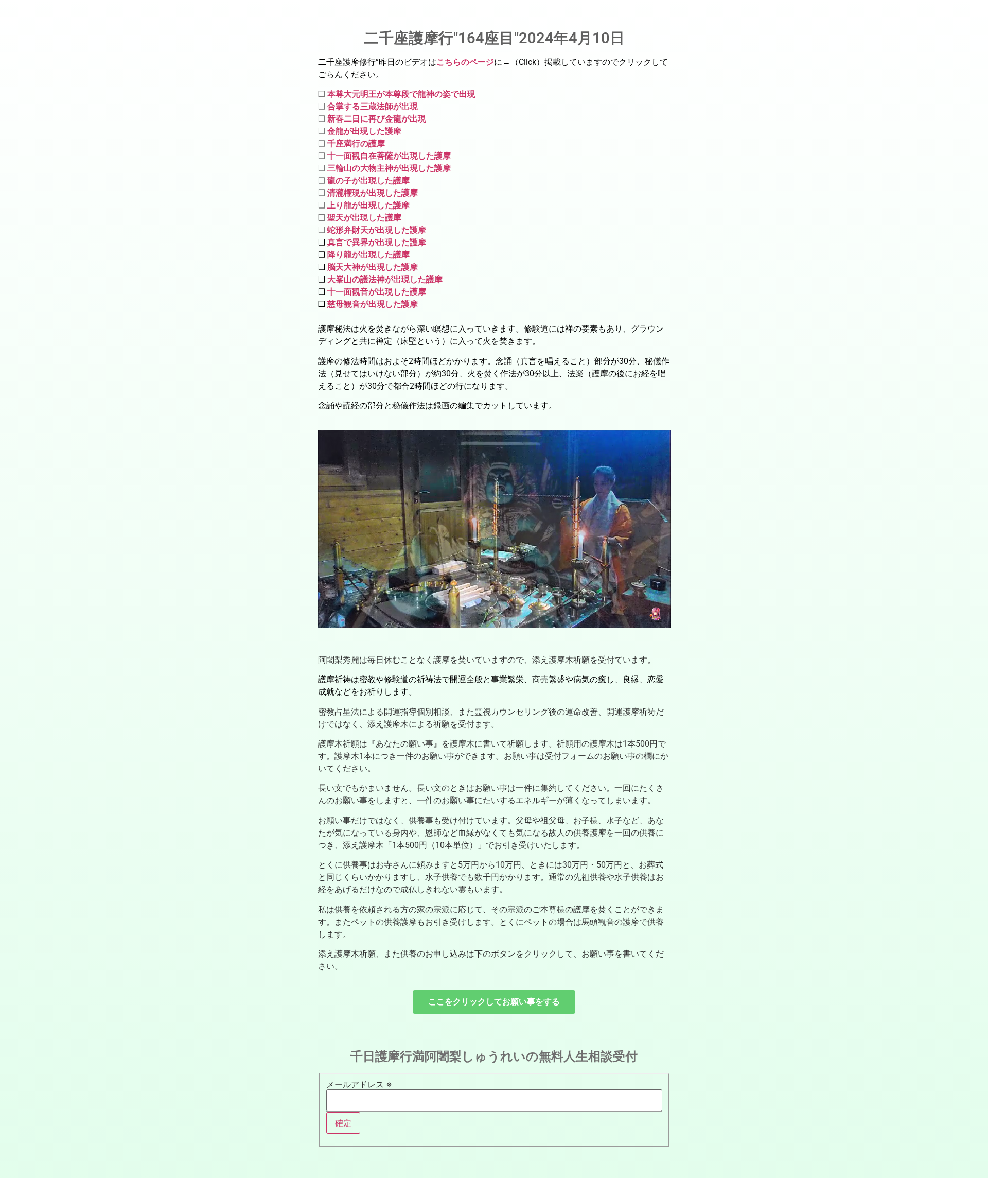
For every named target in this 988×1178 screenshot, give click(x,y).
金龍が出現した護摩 (364, 131)
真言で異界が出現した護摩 (376, 242)
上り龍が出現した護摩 (368, 205)
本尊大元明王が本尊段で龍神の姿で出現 (401, 94)
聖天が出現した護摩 (364, 217)
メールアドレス (359, 1084)
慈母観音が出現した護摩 (372, 304)
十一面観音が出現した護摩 (375, 292)
